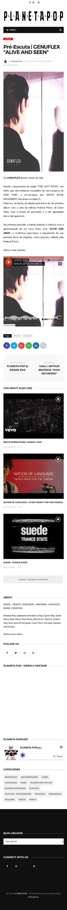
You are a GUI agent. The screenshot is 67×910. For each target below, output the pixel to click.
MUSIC (17, 336)
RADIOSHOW (55, 794)
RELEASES (10, 800)
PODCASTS (40, 794)
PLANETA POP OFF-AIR (41, 783)
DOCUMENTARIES (29, 777)
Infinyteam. (33, 897)
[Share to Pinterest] (43, 345)
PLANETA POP (21, 894)
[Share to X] (14, 345)
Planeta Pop (17, 61)
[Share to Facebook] (6, 345)
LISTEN (45, 777)
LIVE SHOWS (11, 783)
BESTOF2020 (11, 777)
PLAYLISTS (34, 788)
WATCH (32, 800)
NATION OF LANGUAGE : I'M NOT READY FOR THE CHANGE (33, 502)
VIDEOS (8, 39)
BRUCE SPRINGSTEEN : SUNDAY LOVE (22, 442)
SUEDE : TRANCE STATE (15, 562)
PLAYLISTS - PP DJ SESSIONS (18, 794)
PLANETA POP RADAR (15, 788)
